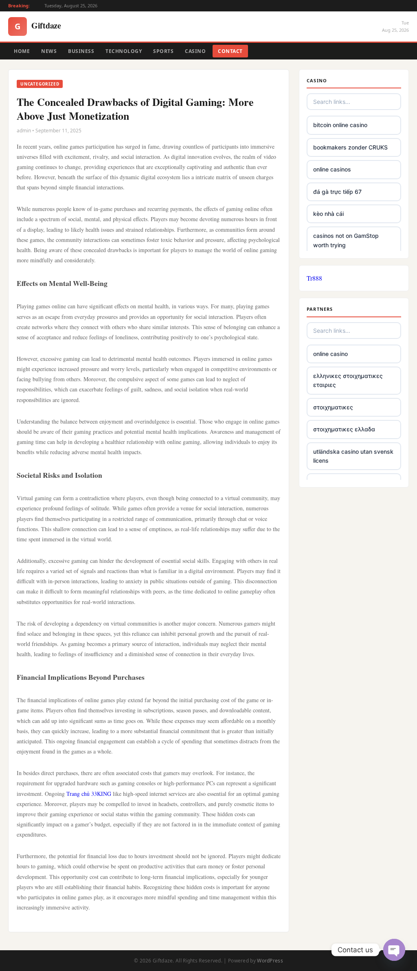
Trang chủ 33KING (88, 793)
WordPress (270, 960)
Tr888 (314, 278)
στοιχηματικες (333, 407)
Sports (163, 51)
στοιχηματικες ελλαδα (344, 429)
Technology (123, 51)
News (49, 51)
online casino (330, 353)
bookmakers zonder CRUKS (350, 147)
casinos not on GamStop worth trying (346, 240)
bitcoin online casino (340, 124)
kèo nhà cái (328, 213)
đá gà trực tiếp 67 (337, 191)
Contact (230, 51)
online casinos (332, 169)
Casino (195, 51)
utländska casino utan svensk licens (353, 456)
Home (22, 51)
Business (81, 51)
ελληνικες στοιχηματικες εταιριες (348, 380)
